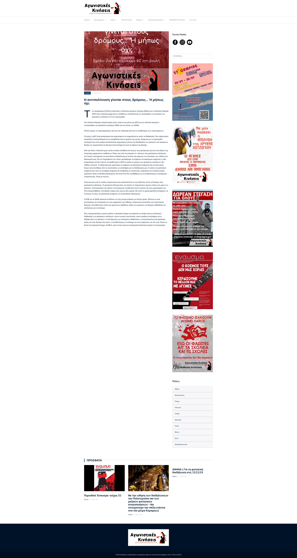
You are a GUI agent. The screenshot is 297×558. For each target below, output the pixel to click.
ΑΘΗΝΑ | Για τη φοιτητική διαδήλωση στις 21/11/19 (187, 471)
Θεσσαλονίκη (179, 395)
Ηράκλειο (178, 420)
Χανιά (177, 426)
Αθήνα (177, 389)
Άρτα (176, 438)
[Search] (210, 56)
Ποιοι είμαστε (99, 20)
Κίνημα (139, 20)
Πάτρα (177, 401)
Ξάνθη (177, 414)
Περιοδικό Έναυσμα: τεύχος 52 (102, 495)
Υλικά (112, 20)
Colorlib (179, 555)
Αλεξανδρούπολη (181, 444)
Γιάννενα (178, 407)
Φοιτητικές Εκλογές (155, 20)
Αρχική (86, 20)
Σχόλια (87, 93)
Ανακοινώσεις (126, 20)
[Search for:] (189, 56)
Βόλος (177, 432)
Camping (192, 20)
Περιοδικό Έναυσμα (177, 20)
